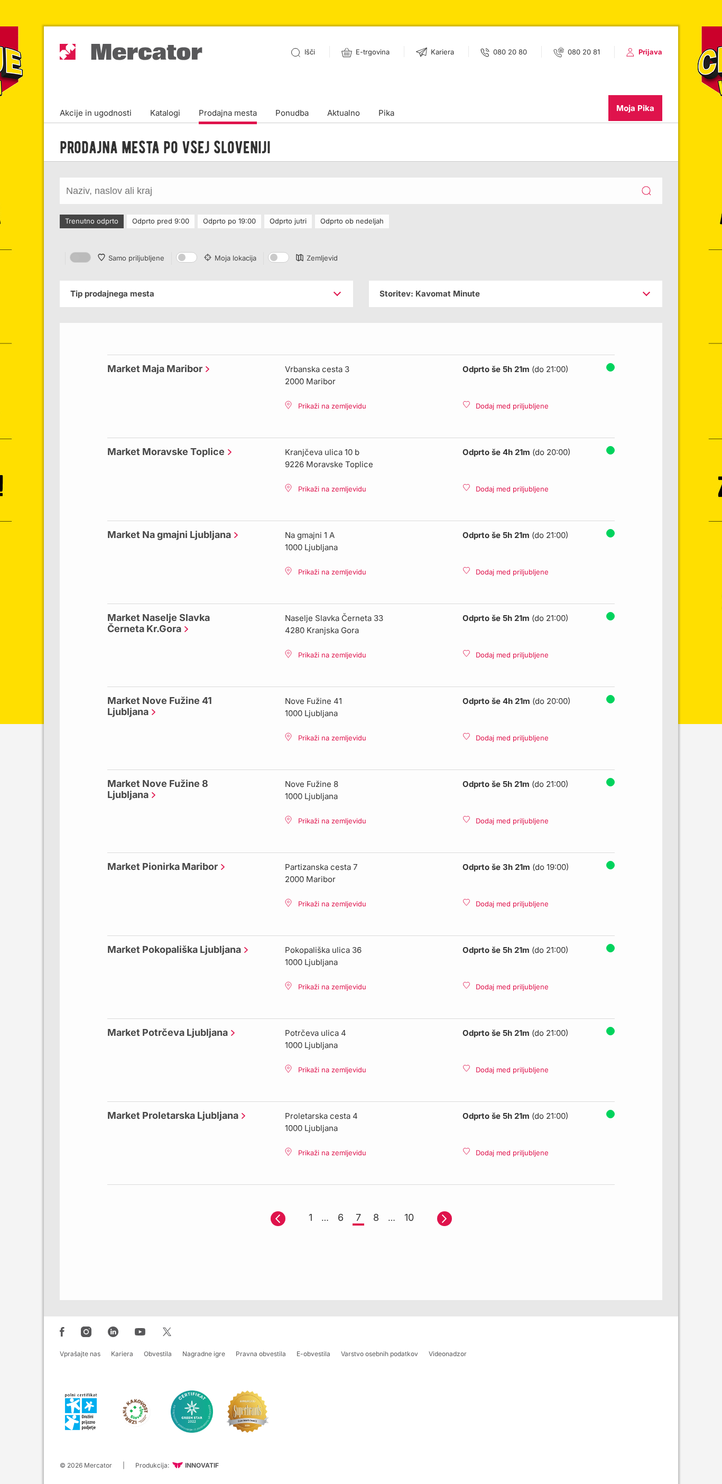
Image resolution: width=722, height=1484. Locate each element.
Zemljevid (322, 258)
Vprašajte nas (80, 1354)
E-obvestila (313, 1354)
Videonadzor (448, 1354)
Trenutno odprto (91, 221)
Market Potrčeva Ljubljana (165, 1032)
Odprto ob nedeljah (352, 221)
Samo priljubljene (136, 258)
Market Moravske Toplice (163, 451)
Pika (386, 113)
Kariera (122, 1354)
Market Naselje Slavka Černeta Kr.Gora (158, 623)
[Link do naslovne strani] (131, 52)
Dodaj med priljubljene (512, 406)
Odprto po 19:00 (229, 221)
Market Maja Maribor (152, 368)
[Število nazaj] (278, 1218)
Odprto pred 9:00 (160, 221)
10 (409, 1217)
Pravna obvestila (261, 1354)
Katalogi (165, 113)
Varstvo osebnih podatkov (379, 1354)
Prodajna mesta (228, 113)
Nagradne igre (203, 1354)
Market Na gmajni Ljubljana (166, 534)
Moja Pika (635, 108)
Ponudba (292, 113)
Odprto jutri (288, 221)
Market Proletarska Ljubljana (170, 1115)
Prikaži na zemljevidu (332, 406)
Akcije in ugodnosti (96, 113)
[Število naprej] (444, 1218)
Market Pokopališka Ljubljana (171, 949)
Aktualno (343, 113)
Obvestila (158, 1354)
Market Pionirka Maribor (159, 866)
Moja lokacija (235, 258)
